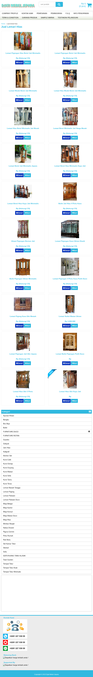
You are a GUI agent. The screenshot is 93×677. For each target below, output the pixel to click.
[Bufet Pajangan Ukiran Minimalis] (23, 275)
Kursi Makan (8, 472)
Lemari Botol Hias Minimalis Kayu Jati (70, 166)
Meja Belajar (8, 504)
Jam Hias (6, 448)
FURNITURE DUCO (10, 432)
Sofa (5, 552)
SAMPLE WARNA (47, 18)
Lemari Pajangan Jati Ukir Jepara (23, 354)
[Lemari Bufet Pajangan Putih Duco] (70, 350)
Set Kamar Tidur (9, 544)
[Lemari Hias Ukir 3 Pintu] (23, 388)
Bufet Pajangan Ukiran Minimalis (23, 279)
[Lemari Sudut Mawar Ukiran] (70, 313)
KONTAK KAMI (27, 13)
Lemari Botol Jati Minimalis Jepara (23, 166)
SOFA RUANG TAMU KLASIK (14, 556)
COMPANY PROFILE (10, 13)
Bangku (6, 420)
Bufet (5, 428)
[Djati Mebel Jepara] (18, 10)
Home (3, 24)
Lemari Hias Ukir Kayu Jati (70, 391)
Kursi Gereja (8, 464)
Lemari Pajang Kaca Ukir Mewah (23, 316)
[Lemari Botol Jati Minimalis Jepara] (23, 162)
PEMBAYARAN (56, 13)
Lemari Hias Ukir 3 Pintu (23, 391)
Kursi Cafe (7, 460)
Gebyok (6, 444)
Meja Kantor (7, 508)
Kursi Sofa (7, 476)
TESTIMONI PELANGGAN (68, 18)
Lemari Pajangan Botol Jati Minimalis (70, 53)
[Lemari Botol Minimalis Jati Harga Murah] (70, 125)
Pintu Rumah (8, 536)
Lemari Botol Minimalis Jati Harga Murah (70, 128)
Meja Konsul (8, 512)
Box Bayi (6, 424)
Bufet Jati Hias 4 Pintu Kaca (69, 203)
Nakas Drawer (8, 528)
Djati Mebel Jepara (52, 674)
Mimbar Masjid (8, 524)
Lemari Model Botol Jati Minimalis (23, 91)
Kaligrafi (6, 452)
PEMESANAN (42, 13)
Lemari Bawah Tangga (11, 488)
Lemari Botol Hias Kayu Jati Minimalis (23, 203)
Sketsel (6, 548)
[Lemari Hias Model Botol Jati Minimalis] (70, 87)
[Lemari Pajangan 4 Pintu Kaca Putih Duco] (70, 275)
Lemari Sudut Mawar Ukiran (70, 316)
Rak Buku (7, 540)
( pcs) (82, 4)
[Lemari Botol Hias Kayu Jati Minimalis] (23, 198)
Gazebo (6, 440)
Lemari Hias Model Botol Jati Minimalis (70, 91)
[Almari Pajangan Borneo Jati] (23, 237)
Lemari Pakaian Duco (11, 500)
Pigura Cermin (8, 532)
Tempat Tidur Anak (10, 568)
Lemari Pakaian (9, 496)
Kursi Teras (7, 484)
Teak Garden (8, 560)
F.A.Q (68, 13)
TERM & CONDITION (10, 18)
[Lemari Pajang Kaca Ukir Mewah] (23, 310)
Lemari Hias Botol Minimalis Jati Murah (23, 128)
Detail (20, 62)
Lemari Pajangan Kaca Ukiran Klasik (70, 241)
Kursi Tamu (7, 480)
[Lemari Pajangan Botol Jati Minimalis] (70, 49)
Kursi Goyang (8, 468)
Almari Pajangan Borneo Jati (23, 241)
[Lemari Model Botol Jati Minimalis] (23, 87)
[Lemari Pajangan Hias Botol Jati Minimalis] (23, 49)
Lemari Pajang (8, 492)
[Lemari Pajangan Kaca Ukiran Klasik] (70, 237)
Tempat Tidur (8, 564)
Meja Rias (7, 520)
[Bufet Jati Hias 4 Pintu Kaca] (70, 200)
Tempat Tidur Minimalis (12, 572)
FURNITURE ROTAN (11, 436)
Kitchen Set (7, 456)
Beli (28, 62)
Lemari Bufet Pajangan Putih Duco (70, 354)
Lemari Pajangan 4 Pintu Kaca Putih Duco (70, 279)
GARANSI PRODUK (29, 18)
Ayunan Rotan (8, 416)
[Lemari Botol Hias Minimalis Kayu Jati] (70, 162)
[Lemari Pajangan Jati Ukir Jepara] (23, 350)
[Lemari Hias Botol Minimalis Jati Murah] (23, 125)
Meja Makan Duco (10, 516)
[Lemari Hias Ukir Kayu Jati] (70, 388)
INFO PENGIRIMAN (81, 13)
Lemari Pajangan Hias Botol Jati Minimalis (23, 53)
